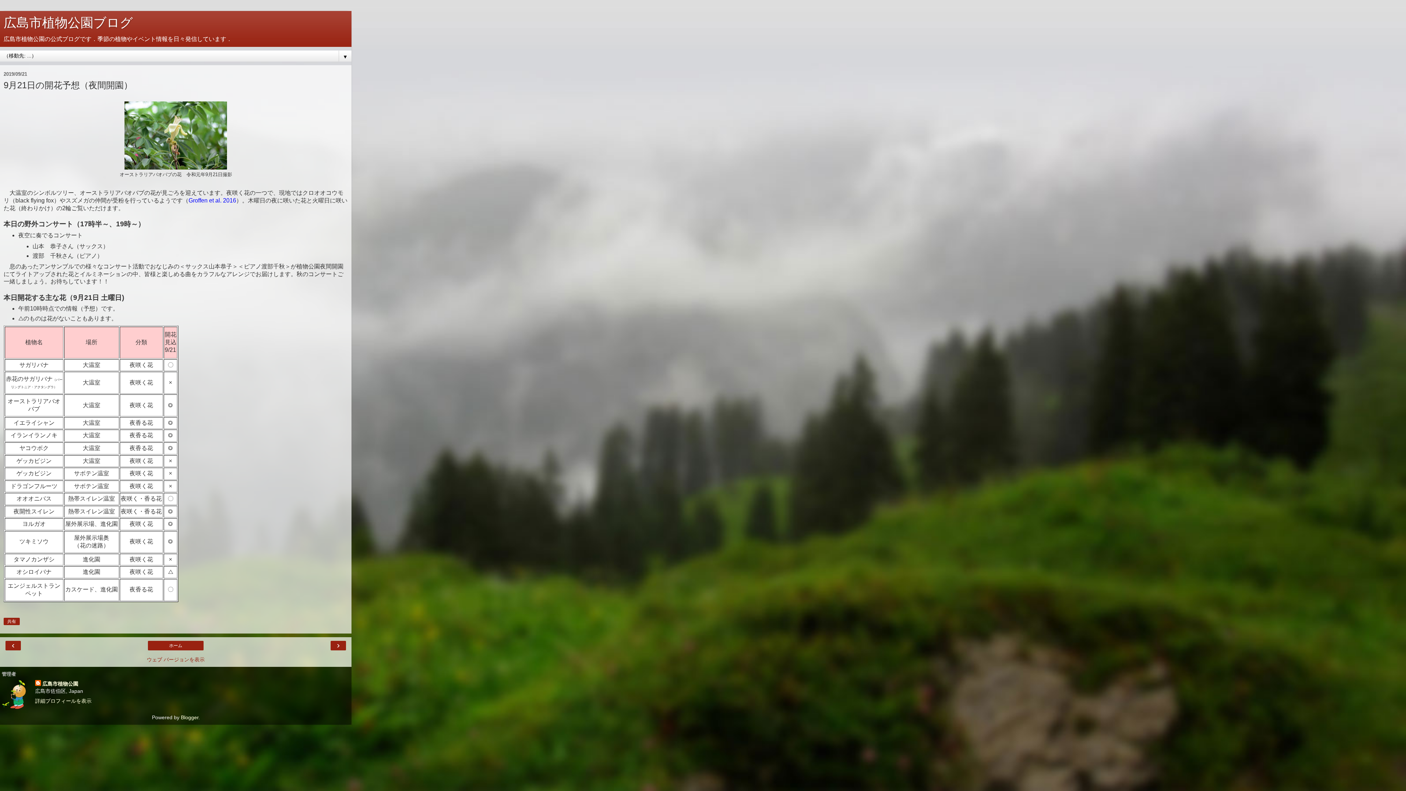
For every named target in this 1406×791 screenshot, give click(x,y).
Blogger (189, 717)
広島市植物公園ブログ (68, 23)
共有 (11, 621)
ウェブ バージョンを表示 (176, 659)
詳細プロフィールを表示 (63, 701)
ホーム (175, 645)
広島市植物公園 (60, 684)
